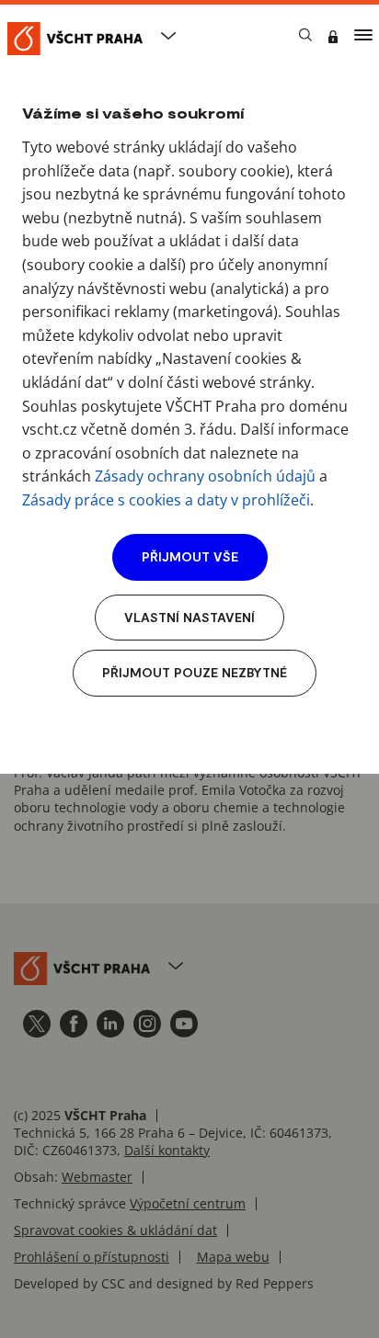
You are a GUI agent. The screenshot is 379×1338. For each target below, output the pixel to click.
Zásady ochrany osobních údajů (205, 476)
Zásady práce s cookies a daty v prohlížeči (166, 500)
